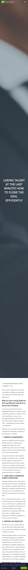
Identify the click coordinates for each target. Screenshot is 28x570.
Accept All (24, 568)
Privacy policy (4, 568)
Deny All (14, 568)
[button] (25, 2)
